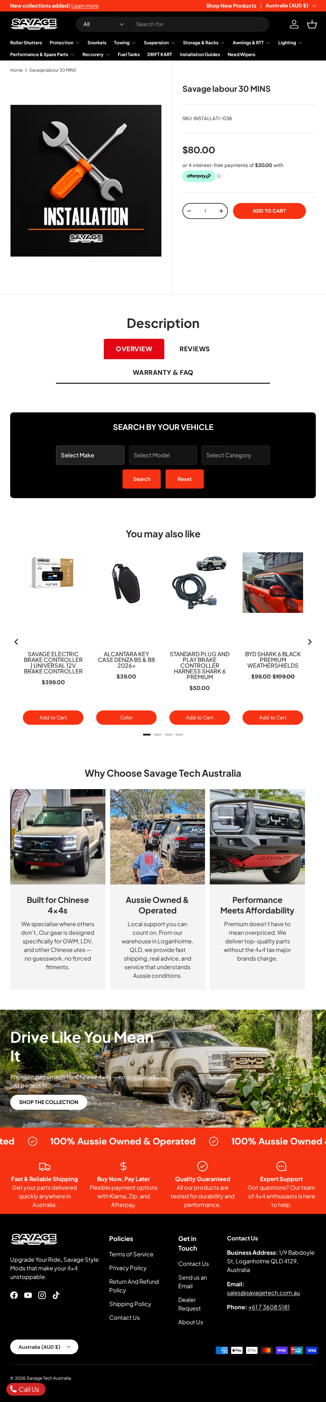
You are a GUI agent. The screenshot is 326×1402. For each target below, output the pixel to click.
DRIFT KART (159, 54)
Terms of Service (131, 1254)
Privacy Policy (128, 1267)
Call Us (28, 1389)
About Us (190, 1322)
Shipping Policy (130, 1303)
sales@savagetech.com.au (263, 1292)
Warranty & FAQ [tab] (163, 372)
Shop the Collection (48, 1102)
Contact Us (124, 1317)
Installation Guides (200, 54)
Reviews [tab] (195, 349)
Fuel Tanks (129, 54)
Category (215, 441)
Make (62, 441)
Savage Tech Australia (49, 1378)
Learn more (85, 5)
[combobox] (172, 24)
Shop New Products (231, 5)
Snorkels (97, 42)
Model (137, 441)
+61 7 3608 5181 (269, 1307)
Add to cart (269, 210)
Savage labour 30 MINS (52, 70)
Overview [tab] (134, 349)
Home (16, 70)
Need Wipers (241, 54)
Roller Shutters (26, 42)
